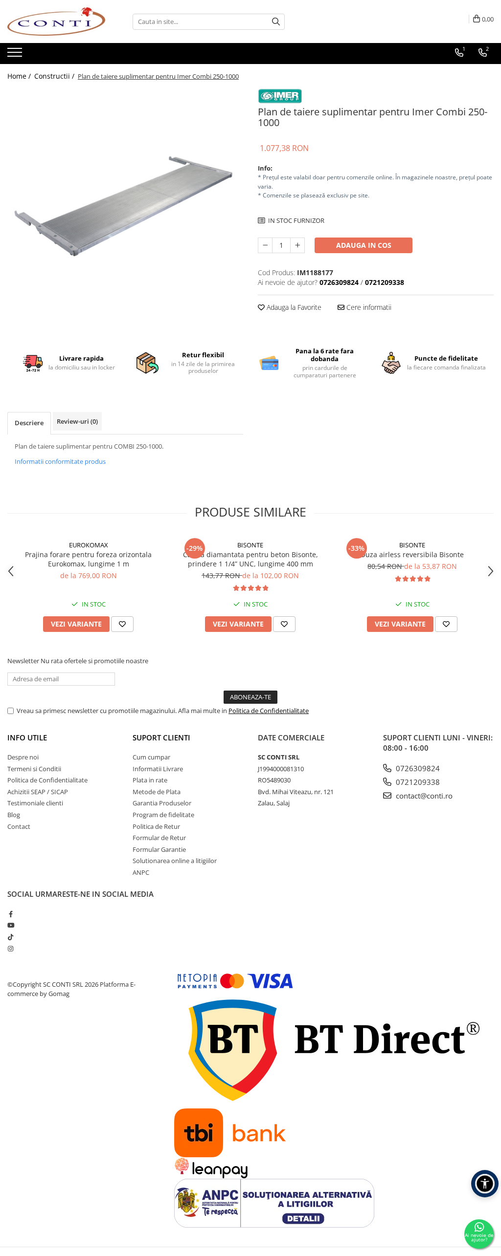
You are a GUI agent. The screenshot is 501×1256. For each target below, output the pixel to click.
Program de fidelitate (163, 814)
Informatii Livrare (158, 768)
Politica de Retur (156, 826)
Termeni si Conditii (34, 768)
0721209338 (417, 782)
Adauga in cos (363, 245)
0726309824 (417, 768)
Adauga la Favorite (293, 307)
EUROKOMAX (88, 545)
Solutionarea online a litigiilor (175, 860)
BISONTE (250, 545)
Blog (13, 814)
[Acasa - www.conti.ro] (56, 21)
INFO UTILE (27, 737)
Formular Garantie (159, 849)
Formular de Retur (159, 837)
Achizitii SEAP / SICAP (37, 791)
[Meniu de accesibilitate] (485, 1183)
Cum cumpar (151, 757)
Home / (20, 76)
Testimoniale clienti (35, 803)
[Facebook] (10, 914)
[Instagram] (10, 948)
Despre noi (23, 757)
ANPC (141, 872)
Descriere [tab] (29, 422)
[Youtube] (10, 925)
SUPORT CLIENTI (161, 737)
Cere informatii (367, 307)
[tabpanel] (125, 206)
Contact (18, 826)
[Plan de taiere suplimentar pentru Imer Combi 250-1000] (125, 206)
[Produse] (15, 55)
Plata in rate (150, 780)
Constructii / (55, 76)
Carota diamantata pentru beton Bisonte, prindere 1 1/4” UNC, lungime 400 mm (250, 559)
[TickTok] (10, 936)
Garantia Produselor (162, 803)
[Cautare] (276, 22)
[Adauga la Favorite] (122, 624)
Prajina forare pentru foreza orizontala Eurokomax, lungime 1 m (88, 559)
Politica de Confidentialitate (268, 710)
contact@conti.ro (423, 796)
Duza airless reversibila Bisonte (412, 554)
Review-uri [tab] (77, 421)
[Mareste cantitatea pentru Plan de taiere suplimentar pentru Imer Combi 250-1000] (297, 245)
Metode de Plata (157, 791)
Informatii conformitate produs (60, 461)
